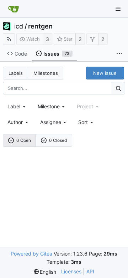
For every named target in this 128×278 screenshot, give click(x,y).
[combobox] (17, 106)
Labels (16, 73)
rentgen (40, 26)
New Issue (105, 73)
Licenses (71, 271)
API (90, 271)
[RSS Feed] (9, 39)
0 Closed (58, 140)
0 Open (23, 140)
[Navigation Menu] (118, 8)
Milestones (45, 73)
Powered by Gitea (31, 254)
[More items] (119, 53)
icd (18, 26)
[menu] (86, 122)
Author (15, 122)
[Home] (13, 8)
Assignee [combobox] (50, 122)
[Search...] (118, 88)
